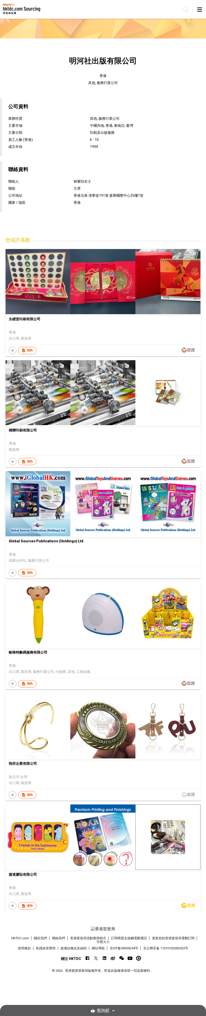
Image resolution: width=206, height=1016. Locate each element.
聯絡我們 (58, 938)
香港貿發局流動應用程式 (88, 938)
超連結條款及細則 (74, 948)
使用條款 (24, 948)
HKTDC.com (20, 938)
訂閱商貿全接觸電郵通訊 (129, 938)
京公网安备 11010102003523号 (165, 948)
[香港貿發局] (103, 929)
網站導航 (98, 948)
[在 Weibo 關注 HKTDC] (113, 958)
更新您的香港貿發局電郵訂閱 (173, 938)
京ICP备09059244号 (124, 948)
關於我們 (40, 938)
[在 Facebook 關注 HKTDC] (87, 958)
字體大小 (103, 942)
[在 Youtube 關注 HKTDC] (130, 958)
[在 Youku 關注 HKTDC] (138, 958)
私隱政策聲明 (46, 948)
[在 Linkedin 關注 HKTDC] (104, 958)
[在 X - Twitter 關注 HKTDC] (95, 958)
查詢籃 (103, 1010)
